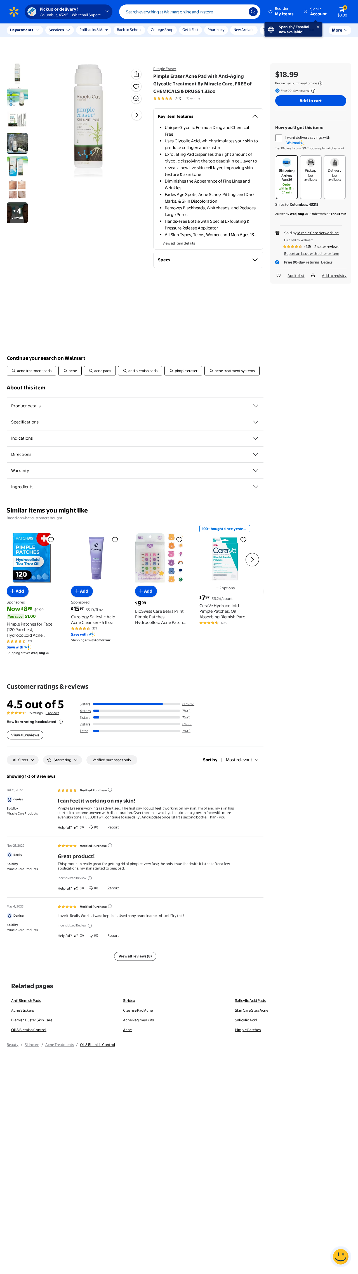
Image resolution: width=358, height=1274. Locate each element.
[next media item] (137, 115)
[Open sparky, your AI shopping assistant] (340, 1256)
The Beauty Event (277, 29)
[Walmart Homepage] (14, 11)
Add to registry (334, 275)
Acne (127, 1030)
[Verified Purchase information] (110, 789)
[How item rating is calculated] (60, 721)
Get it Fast (190, 29)
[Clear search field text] (240, 11)
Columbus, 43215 (304, 204)
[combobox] (189, 11)
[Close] (103, 30)
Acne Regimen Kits (138, 1020)
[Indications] (255, 438)
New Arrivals (244, 29)
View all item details (178, 243)
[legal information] (320, 83)
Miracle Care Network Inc (318, 233)
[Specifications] (255, 422)
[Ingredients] (255, 486)
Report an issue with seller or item (311, 253)
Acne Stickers (22, 1010)
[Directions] (255, 454)
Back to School (129, 29)
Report (113, 827)
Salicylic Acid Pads (250, 1000)
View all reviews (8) (135, 956)
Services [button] (56, 30)
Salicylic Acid (246, 1020)
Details (327, 262)
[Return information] (312, 90)
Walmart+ (309, 29)
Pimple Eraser (164, 68)
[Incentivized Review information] (90, 878)
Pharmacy (216, 29)
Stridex (129, 1000)
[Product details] (255, 405)
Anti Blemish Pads (26, 1000)
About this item (26, 387)
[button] (281, 11)
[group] (176, 98)
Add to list (296, 275)
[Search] (253, 11)
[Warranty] (255, 470)
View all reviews (25, 735)
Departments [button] (21, 30)
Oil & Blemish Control (28, 1030)
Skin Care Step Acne (251, 1010)
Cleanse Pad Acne (138, 1010)
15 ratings (193, 98)
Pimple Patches (248, 1030)
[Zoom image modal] (136, 99)
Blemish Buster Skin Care (31, 1020)
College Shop (162, 29)
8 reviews (52, 713)
